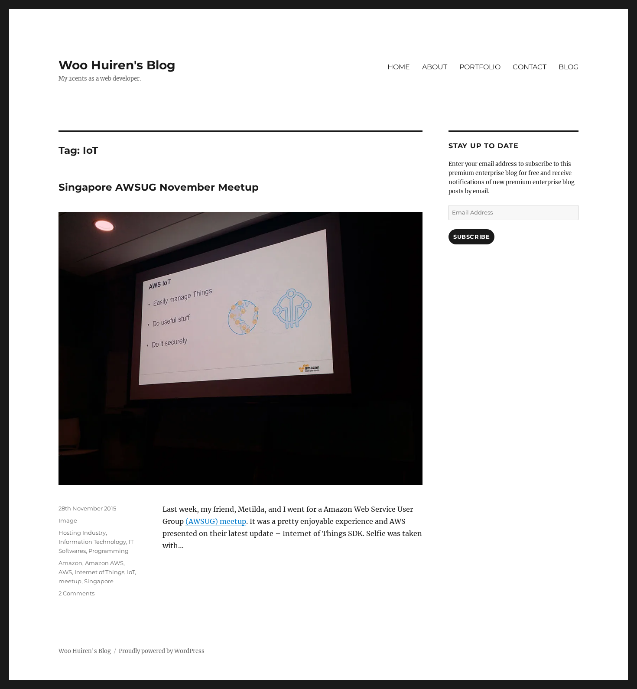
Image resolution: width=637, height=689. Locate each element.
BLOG (568, 67)
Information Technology (92, 541)
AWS (65, 572)
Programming (108, 550)
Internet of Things (99, 572)
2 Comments (76, 593)
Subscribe (471, 236)
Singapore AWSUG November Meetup (158, 187)
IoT (131, 572)
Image (67, 520)
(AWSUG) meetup (215, 521)
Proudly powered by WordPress (162, 651)
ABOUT (434, 67)
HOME (398, 67)
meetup (69, 581)
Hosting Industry (82, 532)
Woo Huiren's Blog (117, 65)
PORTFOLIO (479, 67)
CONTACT (529, 67)
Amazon (70, 562)
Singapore (99, 581)
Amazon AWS (104, 562)
